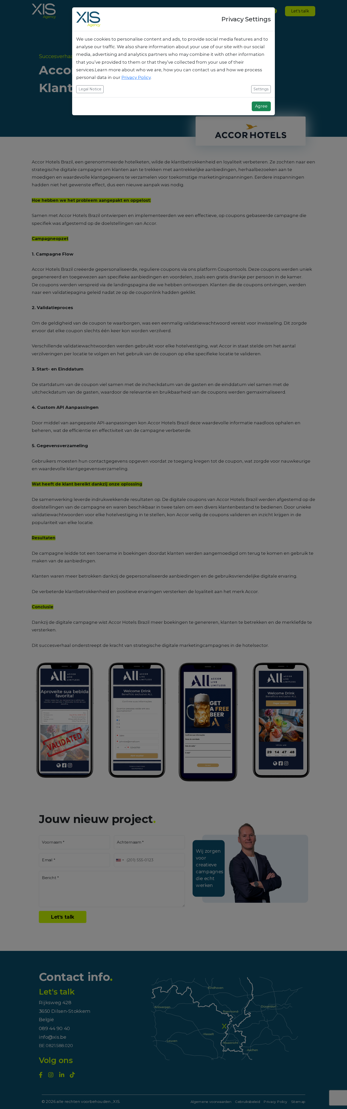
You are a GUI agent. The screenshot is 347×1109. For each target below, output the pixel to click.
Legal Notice (89, 89)
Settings (261, 89)
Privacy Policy (136, 77)
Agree (261, 106)
